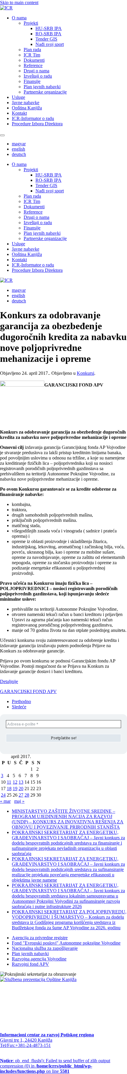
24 (3, 794)
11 (9, 782)
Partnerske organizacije (45, 91)
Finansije (32, 81)
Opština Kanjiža (27, 107)
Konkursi (85, 373)
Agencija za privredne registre (40, 937)
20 (21, 788)
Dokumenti (34, 60)
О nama (19, 17)
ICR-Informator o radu (33, 118)
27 (21, 794)
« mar (5, 801)
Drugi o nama (36, 70)
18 (9, 788)
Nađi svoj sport (49, 44)
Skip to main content (19, 2)
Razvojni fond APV (30, 964)
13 (21, 782)
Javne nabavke (25, 102)
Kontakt (19, 113)
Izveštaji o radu (38, 76)
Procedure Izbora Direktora (37, 123)
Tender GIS (46, 38)
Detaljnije (9, 681)
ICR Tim (32, 54)
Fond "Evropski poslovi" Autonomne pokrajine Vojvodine (66, 942)
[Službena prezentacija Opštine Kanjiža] (38, 979)
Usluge (18, 97)
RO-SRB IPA (48, 33)
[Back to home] (6, 7)
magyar (19, 143)
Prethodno (21, 701)
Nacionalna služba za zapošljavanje (45, 948)
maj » (19, 801)
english (18, 148)
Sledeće (19, 706)
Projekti (31, 23)
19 (15, 788)
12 (15, 782)
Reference (33, 65)
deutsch (19, 154)
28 (27, 794)
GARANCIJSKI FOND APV (28, 691)
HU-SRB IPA (48, 28)
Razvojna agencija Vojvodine (39, 958)
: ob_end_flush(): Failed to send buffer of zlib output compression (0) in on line (55, 1066)
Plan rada (32, 49)
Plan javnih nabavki (42, 86)
